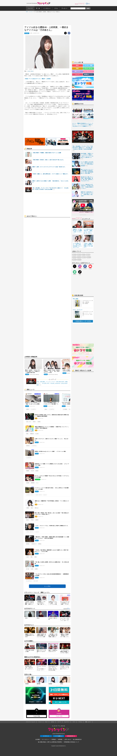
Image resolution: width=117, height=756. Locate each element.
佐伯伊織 (27, 482)
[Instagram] (80, 266)
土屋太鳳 (74, 259)
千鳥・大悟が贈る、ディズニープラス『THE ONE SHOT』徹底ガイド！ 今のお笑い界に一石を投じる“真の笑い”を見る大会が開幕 (52, 383)
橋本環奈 (79, 257)
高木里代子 (28, 445)
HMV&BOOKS (70, 736)
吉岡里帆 (89, 257)
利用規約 (54, 739)
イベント (40, 721)
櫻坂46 (32, 71)
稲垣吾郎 (37, 470)
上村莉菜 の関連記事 (31, 357)
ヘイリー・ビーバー (39, 494)
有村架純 (74, 257)
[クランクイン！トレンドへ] (79, 3)
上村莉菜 (28, 71)
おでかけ (52, 721)
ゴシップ (45, 494)
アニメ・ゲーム (88, 68)
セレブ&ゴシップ (88, 71)
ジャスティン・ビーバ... (30, 494)
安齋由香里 (32, 482)
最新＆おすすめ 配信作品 (32, 657)
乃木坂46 (88, 254)
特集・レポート (88, 721)
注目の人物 (28, 674)
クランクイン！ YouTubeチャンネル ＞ (86, 212)
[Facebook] (85, 266)
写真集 (84, 254)
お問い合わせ (67, 739)
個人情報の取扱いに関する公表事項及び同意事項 (50, 742)
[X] (74, 266)
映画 (77, 65)
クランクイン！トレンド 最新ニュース (37, 592)
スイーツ (59, 721)
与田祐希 (79, 259)
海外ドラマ (77, 71)
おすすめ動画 (28, 641)
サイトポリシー (45, 739)
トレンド (77, 74)
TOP (26, 11)
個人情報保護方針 (77, 739)
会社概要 (37, 739)
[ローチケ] (88, 3)
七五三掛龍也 (65, 409)
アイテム (80, 721)
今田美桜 (39, 421)
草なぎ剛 (32, 470)
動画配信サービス (88, 74)
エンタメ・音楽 (88, 65)
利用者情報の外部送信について (71, 742)
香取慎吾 (27, 470)
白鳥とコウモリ (28, 421)
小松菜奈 (84, 257)
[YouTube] (90, 266)
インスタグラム (33, 409)
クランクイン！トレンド (30, 721)
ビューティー (66, 721)
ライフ (74, 721)
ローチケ (45, 736)
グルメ (46, 721)
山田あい (46, 409)
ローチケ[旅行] (58, 736)
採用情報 (60, 739)
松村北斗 (34, 421)
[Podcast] (74, 272)
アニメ (37, 482)
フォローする (36, 716)
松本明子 (27, 409)
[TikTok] (80, 272)
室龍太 (27, 433)
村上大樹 (37, 433)
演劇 (77, 68)
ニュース (30, 11)
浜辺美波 (79, 254)
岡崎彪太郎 (32, 433)
